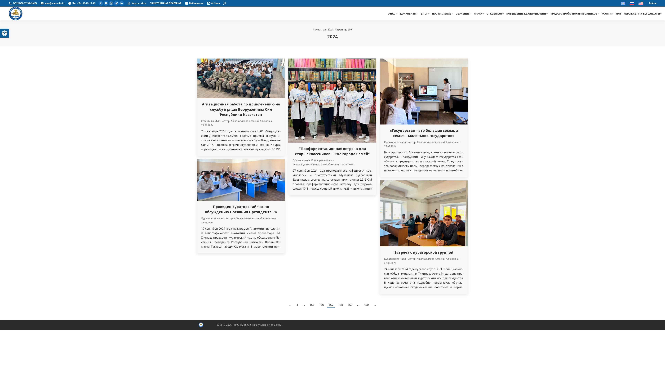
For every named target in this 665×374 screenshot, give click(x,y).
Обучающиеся (301, 160)
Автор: (247, 121)
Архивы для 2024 (323, 29)
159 (350, 305)
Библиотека (196, 3)
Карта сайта (139, 3)
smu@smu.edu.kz (55, 3)
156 (321, 305)
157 (331, 305)
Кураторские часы (395, 142)
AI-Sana (215, 3)
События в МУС (210, 121)
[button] (4, 33)
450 (366, 305)
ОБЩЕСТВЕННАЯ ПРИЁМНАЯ (165, 3)
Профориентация (321, 160)
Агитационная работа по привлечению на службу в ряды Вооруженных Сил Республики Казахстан (241, 109)
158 (340, 305)
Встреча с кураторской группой (423, 252)
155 (312, 305)
